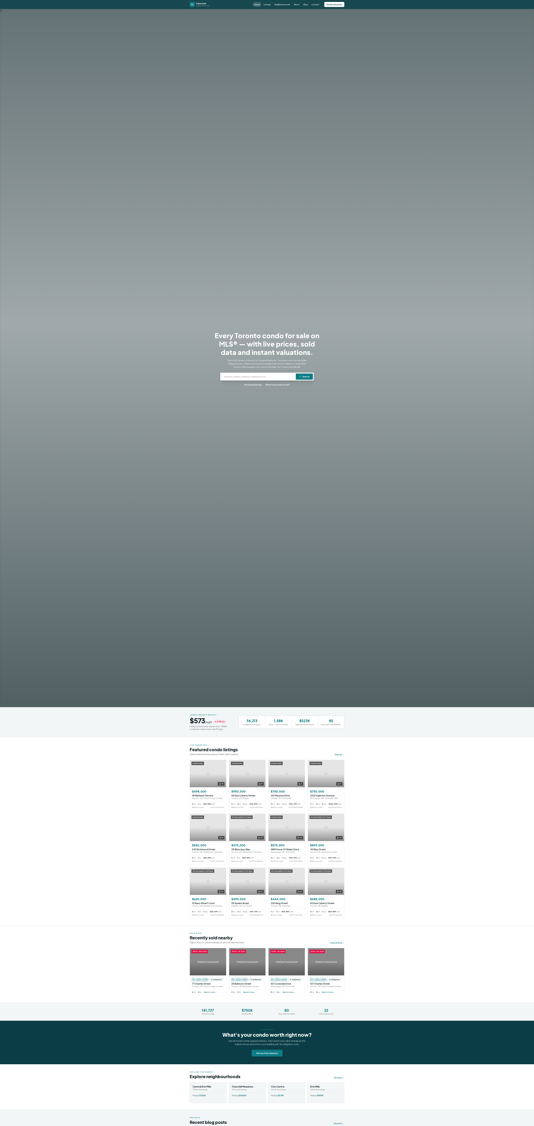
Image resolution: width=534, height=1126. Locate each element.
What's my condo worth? (278, 384)
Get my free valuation (267, 1053)
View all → (339, 754)
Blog (305, 4)
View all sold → (337, 942)
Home (257, 4)
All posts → (339, 1123)
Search (306, 376)
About (297, 4)
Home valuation (334, 4)
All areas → (339, 1077)
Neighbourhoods (282, 4)
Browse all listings (253, 384)
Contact (315, 4)
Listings (267, 4)
